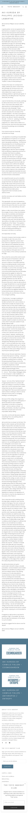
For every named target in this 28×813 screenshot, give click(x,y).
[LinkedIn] (9, 743)
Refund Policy (5, 779)
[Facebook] (2, 743)
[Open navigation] (2, 6)
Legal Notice (5, 781)
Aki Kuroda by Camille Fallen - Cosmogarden (12, 665)
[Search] (23, 6)
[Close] (25, 783)
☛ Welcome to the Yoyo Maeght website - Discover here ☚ (14, 2)
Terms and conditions (8, 776)
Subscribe (14, 807)
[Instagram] (6, 743)
